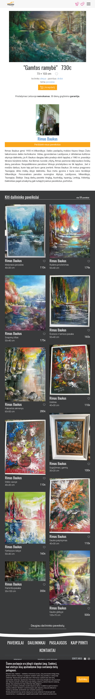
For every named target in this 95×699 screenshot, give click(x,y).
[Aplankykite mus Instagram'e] (89, 659)
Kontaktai (47, 650)
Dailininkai (36, 642)
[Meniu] (88, 4)
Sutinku (82, 679)
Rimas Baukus (48, 139)
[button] (56, 74)
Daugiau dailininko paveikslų (47, 625)
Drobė (60, 78)
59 (82, 197)
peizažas (50, 82)
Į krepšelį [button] (49, 87)
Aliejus (43, 78)
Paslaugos (58, 642)
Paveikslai (15, 642)
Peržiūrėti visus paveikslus (47, 144)
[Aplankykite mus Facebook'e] (85, 659)
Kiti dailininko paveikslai (22, 197)
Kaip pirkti (79, 642)
